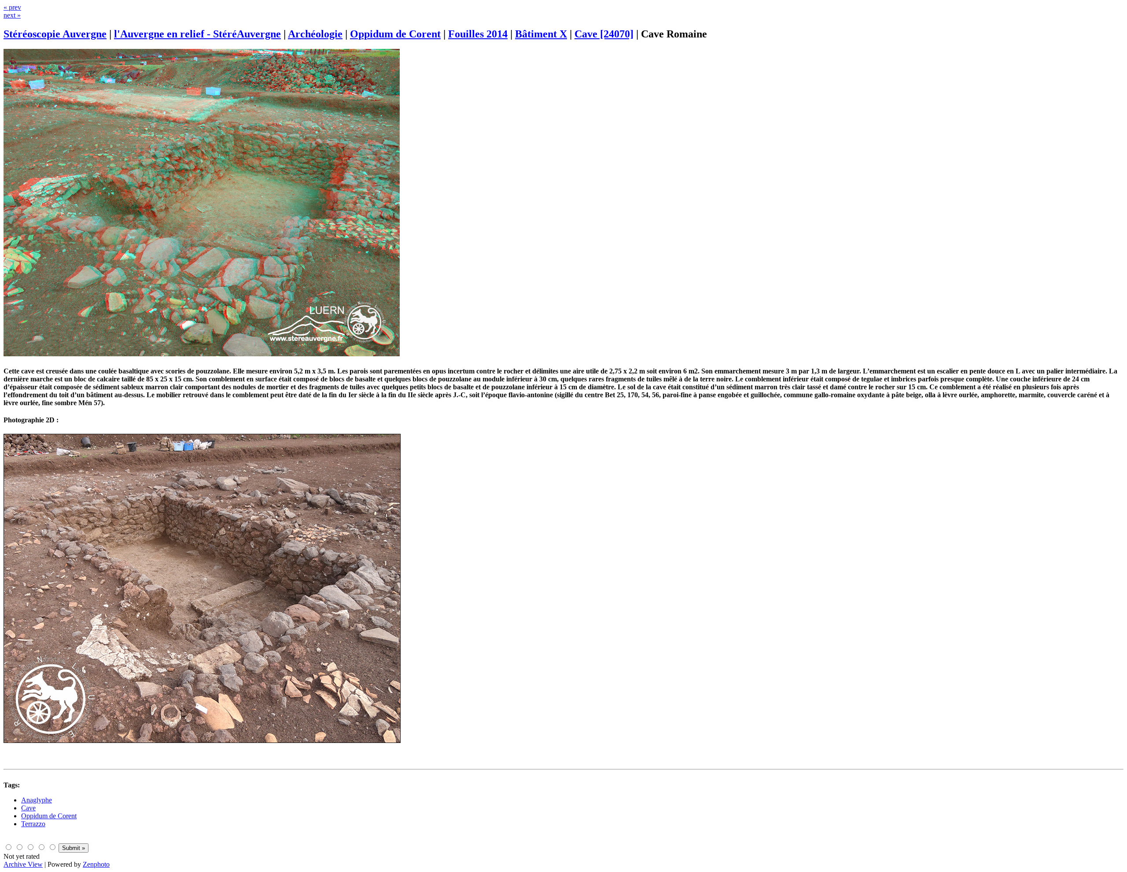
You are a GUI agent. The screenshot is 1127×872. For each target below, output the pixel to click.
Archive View (23, 864)
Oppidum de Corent (395, 34)
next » (12, 15)
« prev (12, 7)
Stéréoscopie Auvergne (55, 34)
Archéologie (315, 34)
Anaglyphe (36, 800)
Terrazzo (33, 824)
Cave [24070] (604, 34)
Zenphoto (96, 864)
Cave (28, 808)
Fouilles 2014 (478, 34)
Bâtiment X (541, 34)
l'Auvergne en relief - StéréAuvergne (197, 34)
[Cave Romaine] (202, 354)
